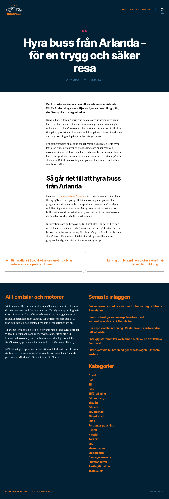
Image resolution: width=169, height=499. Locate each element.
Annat (92, 375)
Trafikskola (95, 471)
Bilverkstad (96, 411)
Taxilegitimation (99, 466)
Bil (90, 384)
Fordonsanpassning (101, 425)
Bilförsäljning (97, 393)
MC (90, 443)
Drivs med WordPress (41, 491)
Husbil (92, 430)
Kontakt (146, 9)
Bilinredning (96, 398)
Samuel (76, 79)
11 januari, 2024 (95, 79)
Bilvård (93, 407)
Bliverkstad (96, 416)
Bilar (91, 389)
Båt (90, 380)
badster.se (20, 491)
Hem (124, 9)
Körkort (93, 439)
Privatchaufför (97, 462)
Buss (84, 31)
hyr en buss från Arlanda (70, 196)
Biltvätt (93, 402)
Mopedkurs (96, 452)
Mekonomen (96, 448)
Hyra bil (93, 434)
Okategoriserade (99, 457)
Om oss (134, 9)
